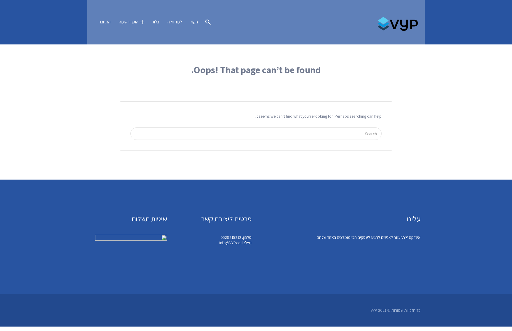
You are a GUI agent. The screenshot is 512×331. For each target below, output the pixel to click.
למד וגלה (174, 22)
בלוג (156, 22)
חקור (194, 22)
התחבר (105, 22)
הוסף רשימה (128, 22)
